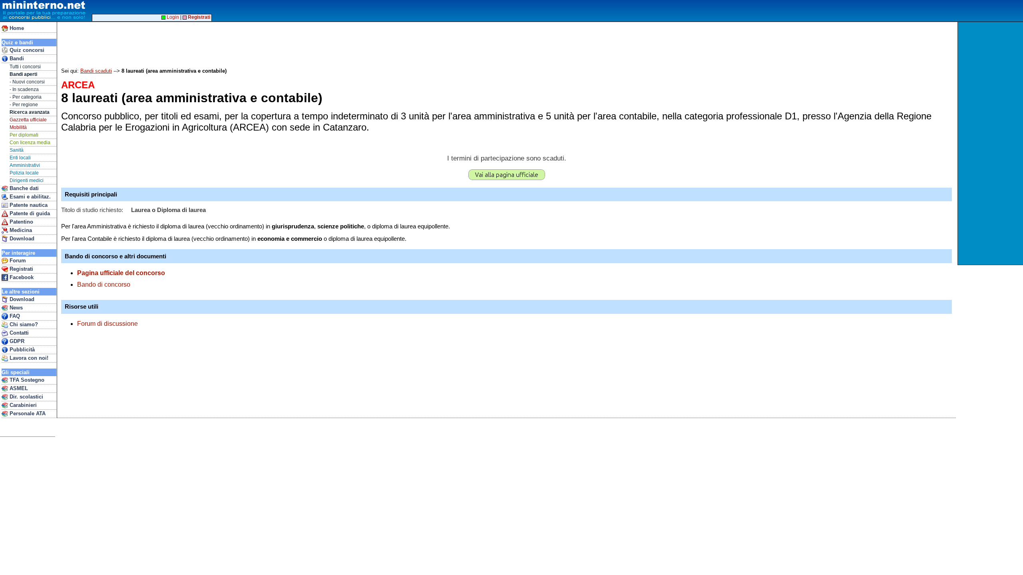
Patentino (20, 222)
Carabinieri (22, 405)
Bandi (16, 58)
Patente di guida (29, 213)
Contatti (18, 333)
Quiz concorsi (26, 50)
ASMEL (18, 388)
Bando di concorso (103, 284)
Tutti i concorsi (25, 66)
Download (21, 239)
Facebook (21, 277)
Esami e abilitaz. (29, 197)
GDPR (16, 341)
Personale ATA (27, 413)
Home (16, 28)
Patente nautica (28, 205)
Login (172, 17)
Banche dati (23, 188)
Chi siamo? (23, 324)
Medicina (20, 230)
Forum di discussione (107, 323)
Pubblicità (21, 350)
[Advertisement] (991, 143)
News (15, 308)
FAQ (14, 316)
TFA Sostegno (26, 380)
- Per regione (24, 104)
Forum (17, 261)
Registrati (20, 269)
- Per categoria (26, 97)
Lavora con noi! (28, 358)
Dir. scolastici (25, 397)
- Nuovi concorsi (27, 82)
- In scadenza (24, 89)
